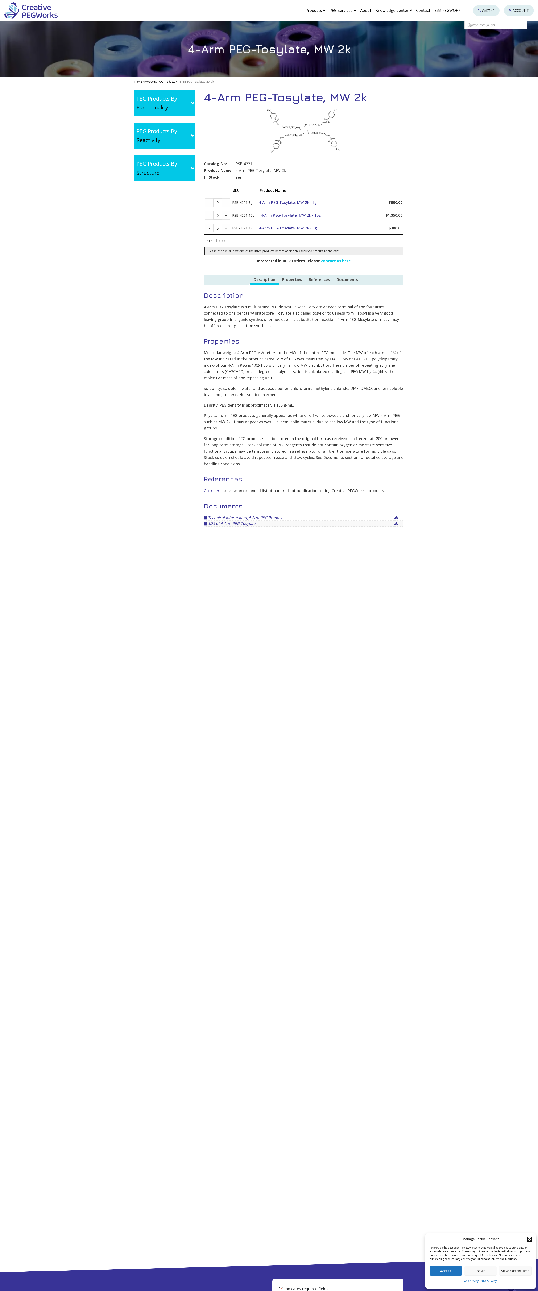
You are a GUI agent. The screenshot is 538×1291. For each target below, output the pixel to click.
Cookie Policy (471, 1281)
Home (138, 81)
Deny (481, 1271)
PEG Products (166, 81)
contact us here (336, 260)
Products (150, 81)
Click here (213, 490)
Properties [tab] (292, 279)
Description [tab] (264, 279)
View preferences (515, 1271)
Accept (446, 1271)
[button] (529, 1239)
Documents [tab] (347, 279)
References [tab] (319, 279)
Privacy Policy (489, 1281)
